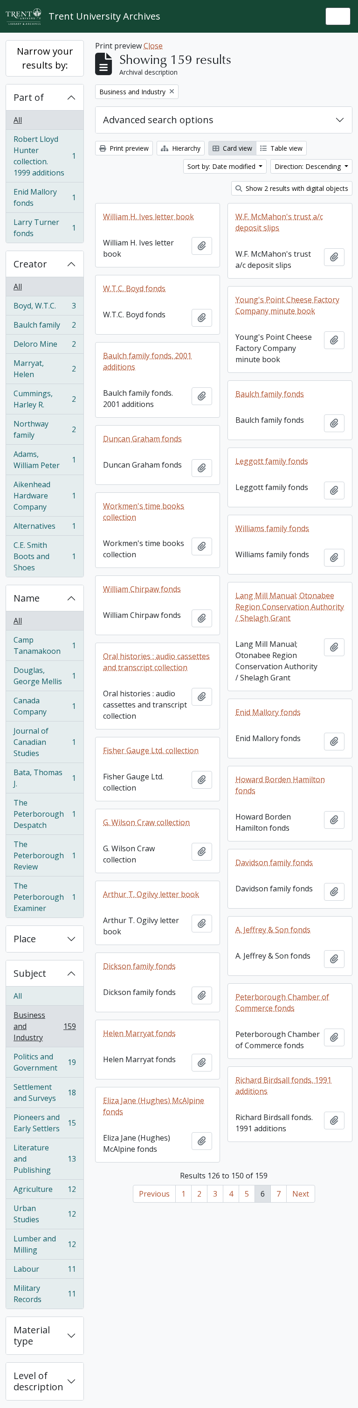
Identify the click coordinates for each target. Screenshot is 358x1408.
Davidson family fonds (274, 862)
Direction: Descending (309, 166)
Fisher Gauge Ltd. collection (151, 750)
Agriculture (44, 1191)
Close (153, 46)
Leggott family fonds (271, 461)
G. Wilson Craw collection (146, 822)
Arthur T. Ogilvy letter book (151, 894)
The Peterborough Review (44, 855)
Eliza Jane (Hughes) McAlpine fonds (153, 1106)
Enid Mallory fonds (44, 197)
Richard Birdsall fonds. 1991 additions (283, 1085)
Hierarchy (185, 148)
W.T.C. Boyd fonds (134, 288)
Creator (30, 264)
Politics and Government (44, 1062)
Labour (44, 1271)
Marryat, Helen (44, 368)
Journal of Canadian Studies (44, 742)
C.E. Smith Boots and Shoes (44, 556)
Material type (32, 1335)
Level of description (38, 1381)
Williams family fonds (272, 528)
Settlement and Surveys (44, 1092)
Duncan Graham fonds (142, 439)
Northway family (44, 429)
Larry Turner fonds (44, 227)
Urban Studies (44, 1214)
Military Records (44, 1293)
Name (27, 598)
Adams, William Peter (44, 459)
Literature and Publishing (44, 1158)
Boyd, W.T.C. (44, 308)
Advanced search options (158, 119)
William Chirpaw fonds (142, 589)
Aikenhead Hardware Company (44, 495)
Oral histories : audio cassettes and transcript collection (156, 661)
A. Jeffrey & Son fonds (272, 930)
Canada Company (44, 706)
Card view (236, 148)
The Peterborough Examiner (44, 897)
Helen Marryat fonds (139, 1033)
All (18, 120)
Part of (29, 97)
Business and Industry (44, 1026)
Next (300, 1194)
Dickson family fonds (139, 966)
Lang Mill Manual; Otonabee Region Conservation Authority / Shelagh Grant (289, 606)
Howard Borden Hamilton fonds (280, 785)
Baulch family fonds (269, 394)
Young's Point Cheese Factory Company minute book (287, 305)
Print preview (128, 148)
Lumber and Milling (44, 1244)
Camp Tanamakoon (44, 645)
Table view (285, 148)
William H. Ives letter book (148, 216)
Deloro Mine (44, 346)
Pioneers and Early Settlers (44, 1123)
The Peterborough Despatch (44, 814)
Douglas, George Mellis (44, 675)
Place (25, 938)
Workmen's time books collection (143, 511)
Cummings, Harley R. (44, 399)
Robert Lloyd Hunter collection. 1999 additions (44, 156)
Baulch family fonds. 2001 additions (147, 361)
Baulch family (44, 327)
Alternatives (44, 528)
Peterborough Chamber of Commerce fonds (282, 1002)
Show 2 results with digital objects (296, 188)
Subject (30, 973)
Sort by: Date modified (222, 166)
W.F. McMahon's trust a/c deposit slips (279, 222)
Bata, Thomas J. (44, 778)
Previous (154, 1194)
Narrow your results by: (45, 58)
